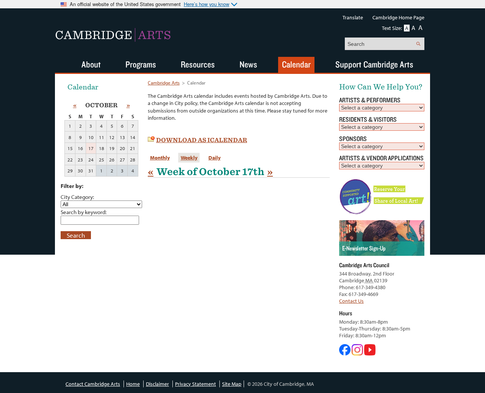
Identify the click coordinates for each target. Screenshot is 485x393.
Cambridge (113, 35)
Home (133, 383)
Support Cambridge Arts (374, 64)
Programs (140, 64)
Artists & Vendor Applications (381, 158)
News (248, 64)
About (91, 64)
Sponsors (353, 138)
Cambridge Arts (164, 83)
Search (76, 235)
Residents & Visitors (368, 119)
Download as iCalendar (201, 140)
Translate (353, 17)
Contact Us (351, 300)
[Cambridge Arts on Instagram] (358, 353)
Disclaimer (157, 383)
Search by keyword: (83, 212)
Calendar (296, 64)
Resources (198, 64)
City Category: (77, 196)
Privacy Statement (195, 383)
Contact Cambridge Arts (93, 383)
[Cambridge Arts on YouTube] (369, 353)
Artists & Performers (370, 100)
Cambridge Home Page (398, 17)
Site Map (231, 383)
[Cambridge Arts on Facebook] (345, 353)
